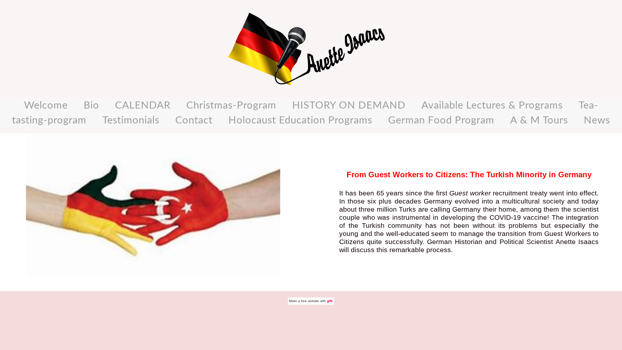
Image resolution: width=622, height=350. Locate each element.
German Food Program (441, 120)
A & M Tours (539, 120)
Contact (194, 120)
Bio (91, 105)
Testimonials (130, 120)
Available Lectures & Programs (492, 105)
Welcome (46, 105)
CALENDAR (142, 105)
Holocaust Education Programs (300, 120)
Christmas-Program (231, 105)
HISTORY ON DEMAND (349, 105)
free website (310, 301)
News (597, 120)
